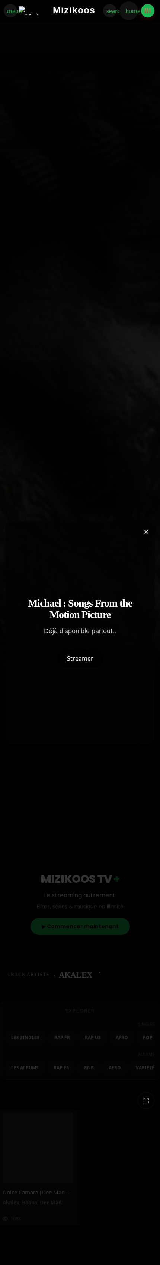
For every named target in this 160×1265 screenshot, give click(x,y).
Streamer (80, 658)
